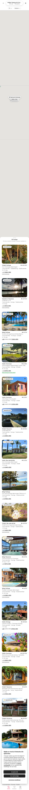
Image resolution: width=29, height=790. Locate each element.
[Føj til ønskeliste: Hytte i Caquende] (25, 731)
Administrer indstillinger (14, 780)
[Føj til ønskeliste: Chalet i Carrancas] (25, 700)
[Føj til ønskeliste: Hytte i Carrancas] (25, 345)
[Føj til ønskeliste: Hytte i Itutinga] (25, 603)
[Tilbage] (3, 3)
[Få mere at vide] (25, 241)
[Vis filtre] (25, 3)
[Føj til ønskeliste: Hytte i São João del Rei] (25, 442)
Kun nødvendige (14, 776)
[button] (6, 272)
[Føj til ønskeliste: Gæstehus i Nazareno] (25, 280)
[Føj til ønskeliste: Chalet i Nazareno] (25, 410)
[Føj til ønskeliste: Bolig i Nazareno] (25, 538)
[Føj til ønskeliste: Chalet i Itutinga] (25, 246)
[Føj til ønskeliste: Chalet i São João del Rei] (25, 505)
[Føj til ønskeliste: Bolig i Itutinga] (25, 314)
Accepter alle (14, 772)
